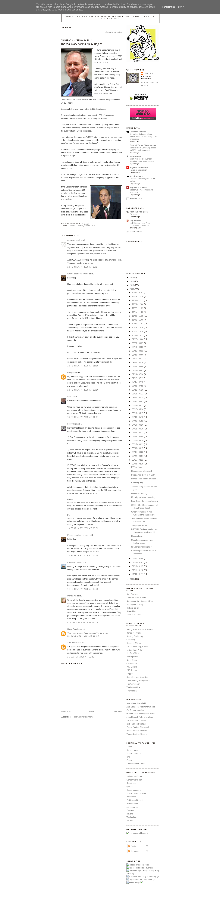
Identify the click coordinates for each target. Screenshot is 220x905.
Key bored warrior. (75, 562)
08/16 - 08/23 (138, 359)
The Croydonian (133, 684)
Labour (129, 746)
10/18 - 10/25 (138, 328)
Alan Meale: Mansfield (136, 703)
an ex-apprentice (74, 240)
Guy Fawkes (135, 221)
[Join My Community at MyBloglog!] (142, 876)
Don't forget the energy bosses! (144, 501)
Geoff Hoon (90, 226)
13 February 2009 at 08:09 (83, 528)
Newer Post (66, 711)
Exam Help (114, 609)
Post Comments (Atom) (83, 717)
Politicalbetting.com (139, 212)
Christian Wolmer (133, 643)
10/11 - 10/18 (138, 331)
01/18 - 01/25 (138, 566)
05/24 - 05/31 (138, 405)
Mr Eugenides (132, 657)
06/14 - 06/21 (138, 394)
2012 (132, 277)
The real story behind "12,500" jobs (81, 43)
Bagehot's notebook (139, 167)
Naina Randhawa (74, 629)
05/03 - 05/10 (138, 417)
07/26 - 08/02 (138, 370)
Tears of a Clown (133, 615)
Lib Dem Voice (132, 653)
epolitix (129, 786)
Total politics (131, 817)
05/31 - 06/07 (138, 401)
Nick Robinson (136, 176)
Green (129, 760)
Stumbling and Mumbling (137, 677)
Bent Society (132, 594)
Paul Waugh (135, 156)
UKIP (128, 757)
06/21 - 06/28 (138, 390)
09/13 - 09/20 (138, 347)
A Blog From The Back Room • (139, 629)
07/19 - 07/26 (138, 374)
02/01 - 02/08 (138, 558)
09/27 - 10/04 (138, 339)
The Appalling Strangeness (138, 680)
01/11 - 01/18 (138, 570)
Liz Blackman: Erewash (136, 720)
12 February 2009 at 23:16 (83, 390)
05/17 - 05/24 (138, 409)
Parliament (131, 797)
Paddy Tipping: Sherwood (137, 727)
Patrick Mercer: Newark (136, 730)
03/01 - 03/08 (138, 452)
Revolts (129, 814)
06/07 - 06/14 (138, 398)
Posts (133, 846)
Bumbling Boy (137, 483)
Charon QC (131, 639)
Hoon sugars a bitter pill (141, 471)
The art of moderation (138, 170)
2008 (132, 579)
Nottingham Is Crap (134, 604)
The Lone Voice (133, 687)
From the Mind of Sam (136, 598)
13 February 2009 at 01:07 (83, 417)
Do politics (131, 783)
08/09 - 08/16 (138, 363)
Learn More (168, 7)
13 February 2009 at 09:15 (83, 555)
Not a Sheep (131, 660)
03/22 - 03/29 (138, 440)
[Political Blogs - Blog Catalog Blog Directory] (142, 874)
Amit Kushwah (73, 642)
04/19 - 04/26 (138, 425)
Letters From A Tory (135, 650)
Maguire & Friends (138, 187)
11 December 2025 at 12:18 (83, 636)
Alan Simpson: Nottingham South (140, 707)
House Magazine (133, 790)
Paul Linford (131, 667)
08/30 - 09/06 (138, 355)
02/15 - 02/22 (138, 460)
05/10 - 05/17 (138, 413)
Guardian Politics (138, 132)
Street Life (130, 611)
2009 (132, 289)
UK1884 (129, 821)
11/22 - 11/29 (138, 308)
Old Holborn (131, 663)
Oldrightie (71, 372)
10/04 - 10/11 (138, 335)
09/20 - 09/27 (138, 343)
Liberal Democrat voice (136, 793)
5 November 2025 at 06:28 (82, 622)
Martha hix (71, 596)
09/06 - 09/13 (138, 351)
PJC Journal (131, 670)
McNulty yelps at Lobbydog (143, 497)
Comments (135, 851)
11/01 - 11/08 (138, 320)
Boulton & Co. (136, 199)
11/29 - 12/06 (138, 304)
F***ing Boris (136, 467)
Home (91, 711)
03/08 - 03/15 (138, 448)
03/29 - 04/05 (138, 436)
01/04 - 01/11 (138, 574)
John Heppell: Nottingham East (139, 717)
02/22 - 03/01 (138, 456)
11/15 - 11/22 (138, 312)
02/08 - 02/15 (138, 464)
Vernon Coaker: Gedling (136, 734)
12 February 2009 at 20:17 (83, 267)
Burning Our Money (134, 636)
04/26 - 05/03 (138, 421)
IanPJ (69, 396)
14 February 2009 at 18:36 (83, 589)
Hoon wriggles (137, 536)
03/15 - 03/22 (138, 444)
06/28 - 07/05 (138, 386)
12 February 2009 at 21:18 (83, 366)
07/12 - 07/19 (138, 378)
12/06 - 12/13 (138, 300)
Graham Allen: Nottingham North (140, 713)
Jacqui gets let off (139, 525)
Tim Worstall (131, 691)
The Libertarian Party (135, 764)
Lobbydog (71, 424)
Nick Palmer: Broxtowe (136, 724)
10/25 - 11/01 (138, 324)
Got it (181, 7)
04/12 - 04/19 (138, 429)
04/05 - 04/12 (138, 433)
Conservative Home (135, 780)
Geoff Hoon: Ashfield (135, 710)
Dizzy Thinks (136, 232)
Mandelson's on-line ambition (143, 479)
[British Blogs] (133, 883)
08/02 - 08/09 (138, 366)
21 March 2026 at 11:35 (80, 657)
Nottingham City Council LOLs (139, 601)
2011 (132, 281)
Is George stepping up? (141, 547)
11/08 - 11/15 (138, 316)
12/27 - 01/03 (138, 292)
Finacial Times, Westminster (143, 145)
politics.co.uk (132, 807)
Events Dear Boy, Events (137, 646)
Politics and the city (135, 800)
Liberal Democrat (133, 753)
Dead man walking (139, 493)
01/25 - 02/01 (138, 562)
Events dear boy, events (77, 274)
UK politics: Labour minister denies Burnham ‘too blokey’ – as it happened (143, 136)
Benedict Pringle (133, 633)
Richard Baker (132, 608)
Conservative (132, 750)
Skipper (129, 674)
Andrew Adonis (76, 226)
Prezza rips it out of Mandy (143, 475)
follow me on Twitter (113, 32)
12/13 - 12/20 (138, 296)
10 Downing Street (134, 776)
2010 (132, 285)
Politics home (132, 803)
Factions (133, 214)
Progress (130, 810)
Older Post (117, 711)
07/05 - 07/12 (138, 382)
